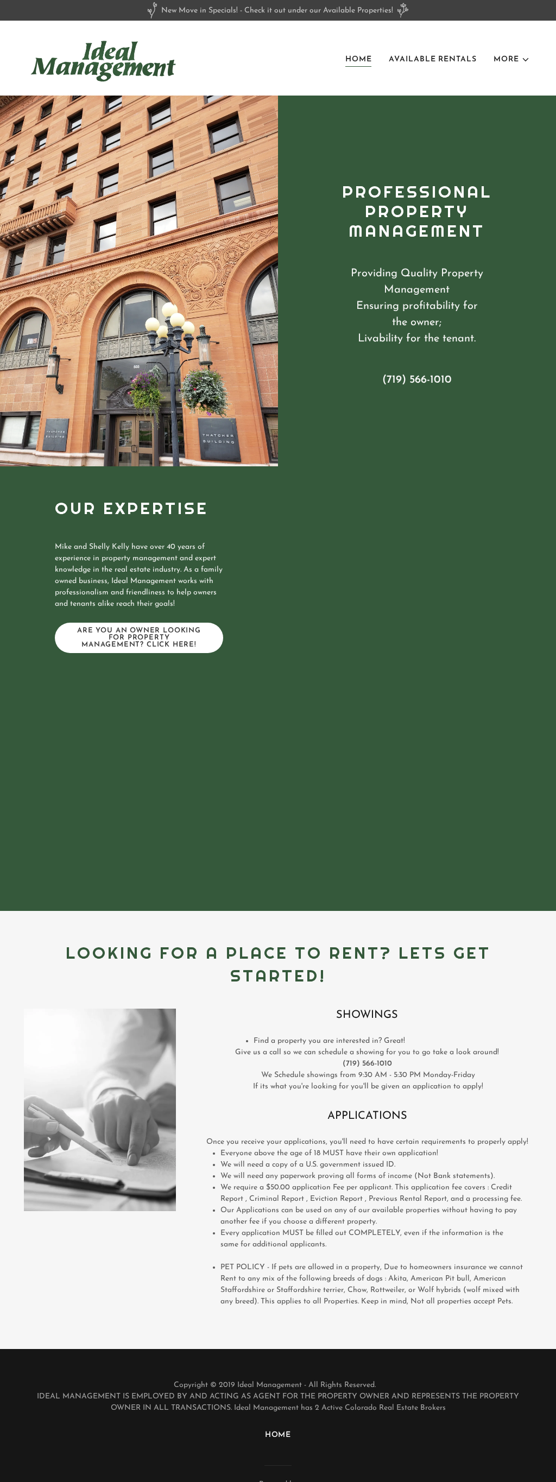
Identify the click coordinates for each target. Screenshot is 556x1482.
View (278, 765)
